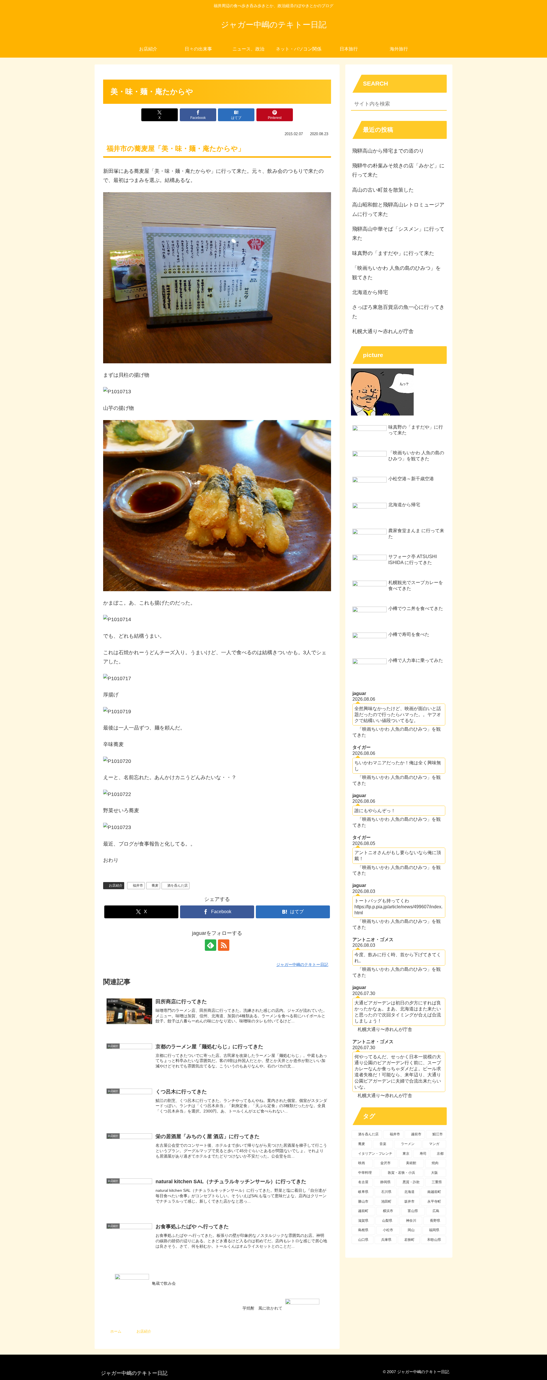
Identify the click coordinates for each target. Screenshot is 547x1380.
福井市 (138, 885)
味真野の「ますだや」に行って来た (393, 253)
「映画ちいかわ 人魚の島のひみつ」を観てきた (396, 272)
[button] (441, 104)
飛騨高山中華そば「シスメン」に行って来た (398, 233)
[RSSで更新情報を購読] (223, 945)
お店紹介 (116, 885)
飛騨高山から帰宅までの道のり (388, 151)
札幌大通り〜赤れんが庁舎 (383, 331)
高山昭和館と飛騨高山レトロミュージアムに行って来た (398, 209)
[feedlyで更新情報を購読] (210, 945)
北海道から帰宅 (370, 292)
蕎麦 (155, 885)
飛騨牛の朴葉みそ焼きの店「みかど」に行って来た (398, 170)
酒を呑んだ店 (177, 885)
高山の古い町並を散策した (383, 190)
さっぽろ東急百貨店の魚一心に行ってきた (398, 311)
